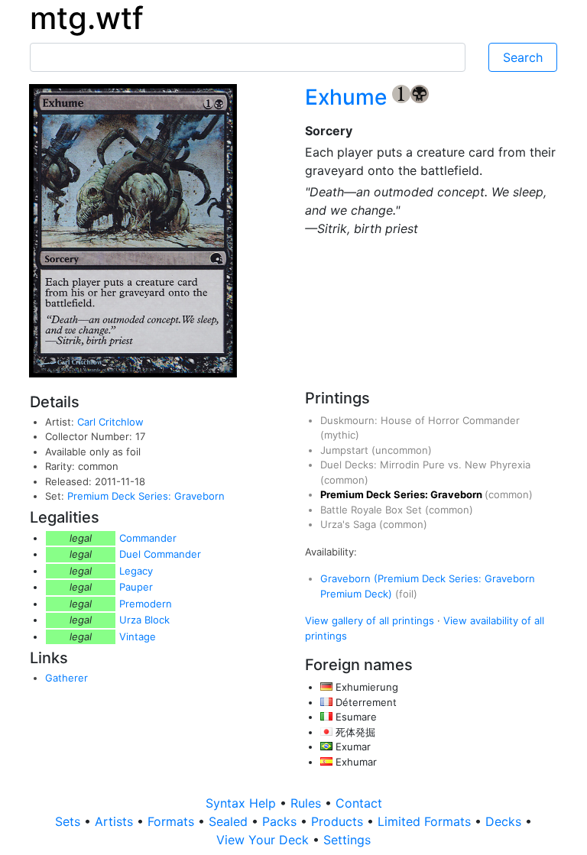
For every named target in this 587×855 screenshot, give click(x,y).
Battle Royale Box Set (372, 510)
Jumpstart (345, 450)
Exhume (348, 97)
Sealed (230, 821)
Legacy (136, 571)
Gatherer (66, 678)
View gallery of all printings (369, 620)
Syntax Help (243, 803)
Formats (173, 821)
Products (339, 821)
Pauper (136, 587)
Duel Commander (160, 554)
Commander (148, 538)
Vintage (137, 636)
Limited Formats (426, 821)
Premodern (145, 604)
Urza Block (144, 620)
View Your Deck (264, 839)
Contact (359, 803)
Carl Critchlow (110, 422)
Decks (505, 821)
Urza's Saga (349, 524)
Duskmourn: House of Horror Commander (420, 420)
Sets (69, 821)
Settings (347, 839)
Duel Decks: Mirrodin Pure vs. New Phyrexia (425, 464)
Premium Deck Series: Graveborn (146, 496)
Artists (116, 821)
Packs (281, 821)
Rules (307, 803)
